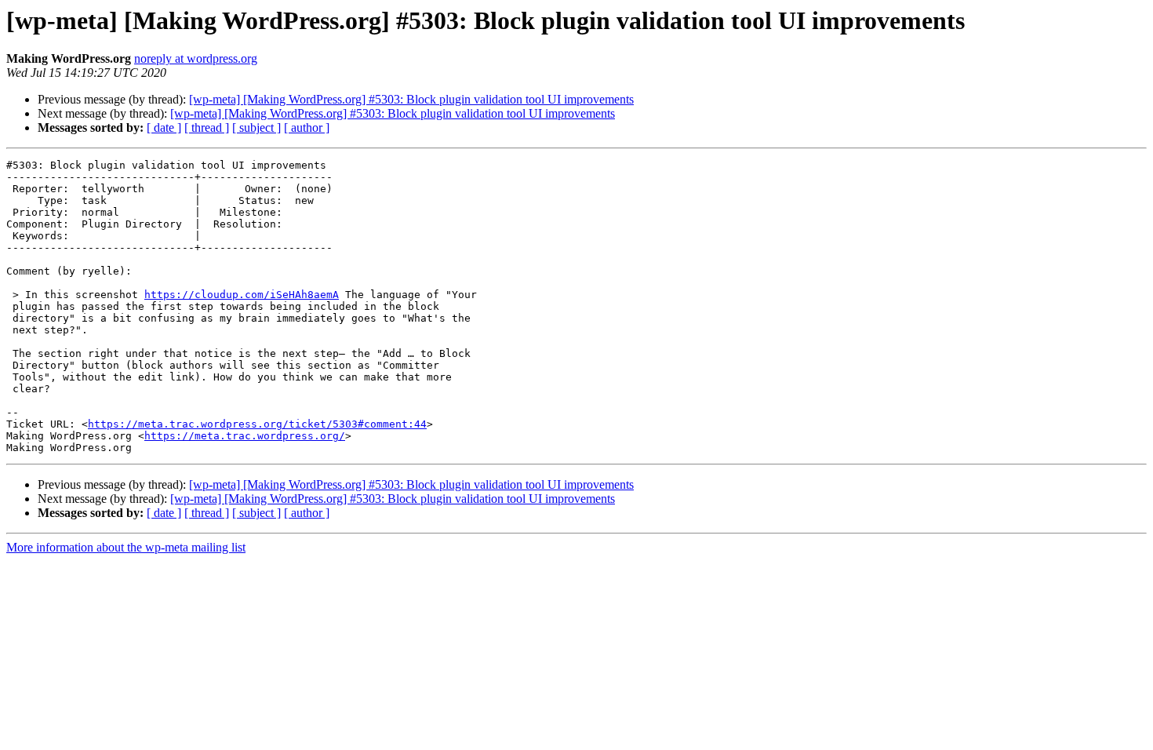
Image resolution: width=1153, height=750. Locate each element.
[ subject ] (256, 127)
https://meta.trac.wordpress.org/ (244, 436)
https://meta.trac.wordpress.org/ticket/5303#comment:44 (257, 424)
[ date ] (164, 127)
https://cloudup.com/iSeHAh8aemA (241, 294)
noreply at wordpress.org (195, 58)
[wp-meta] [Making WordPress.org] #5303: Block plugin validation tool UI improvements (411, 99)
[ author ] (306, 127)
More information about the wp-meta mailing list (126, 547)
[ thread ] (206, 127)
